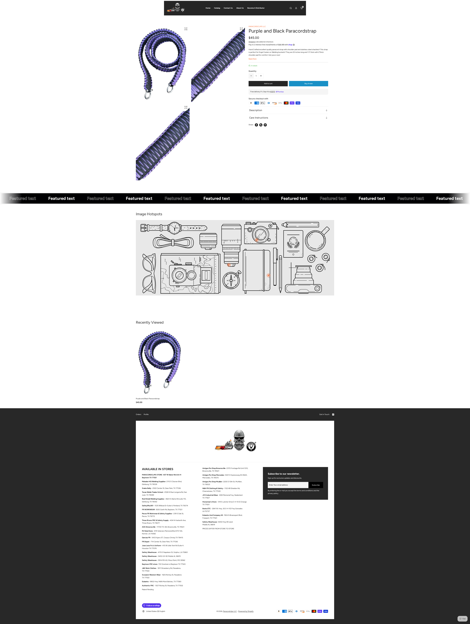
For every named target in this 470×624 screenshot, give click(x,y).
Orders (138, 414)
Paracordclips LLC (230, 611)
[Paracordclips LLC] (235, 442)
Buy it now (309, 83)
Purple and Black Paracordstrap (148, 399)
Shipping (252, 42)
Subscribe (316, 485)
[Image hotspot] (256, 240)
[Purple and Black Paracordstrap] (160, 362)
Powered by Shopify (245, 611)
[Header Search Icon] (290, 8)
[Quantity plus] (260, 75)
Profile (146, 414)
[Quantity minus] (251, 75)
